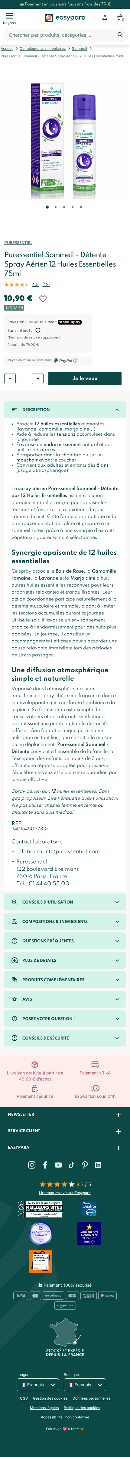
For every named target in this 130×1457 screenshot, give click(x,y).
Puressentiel (18, 243)
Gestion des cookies (50, 1398)
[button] (46, 215)
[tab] (65, 1115)
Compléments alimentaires (43, 48)
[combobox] (65, 35)
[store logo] (65, 25)
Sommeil (79, 48)
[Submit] (120, 35)
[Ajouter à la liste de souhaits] (43, 299)
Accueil (7, 48)
